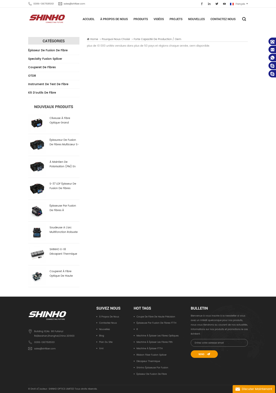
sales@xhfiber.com (74, 4)
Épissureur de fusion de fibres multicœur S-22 (64, 142)
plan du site (105, 342)
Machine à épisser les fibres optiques (157, 336)
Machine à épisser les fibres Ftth (154, 342)
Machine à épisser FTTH (149, 348)
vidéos (159, 19)
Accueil (89, 19)
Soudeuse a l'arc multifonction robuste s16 (64, 229)
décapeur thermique (148, 361)
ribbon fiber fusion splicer (151, 355)
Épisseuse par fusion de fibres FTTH (156, 323)
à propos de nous (114, 19)
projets (176, 19)
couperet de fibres (42, 67)
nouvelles (196, 19)
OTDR (32, 75)
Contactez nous (223, 19)
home (94, 39)
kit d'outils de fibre (42, 92)
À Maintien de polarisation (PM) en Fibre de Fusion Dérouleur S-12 (63, 164)
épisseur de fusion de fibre (48, 50)
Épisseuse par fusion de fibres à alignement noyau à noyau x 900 (63, 208)
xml (101, 348)
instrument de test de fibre (48, 84)
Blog (101, 336)
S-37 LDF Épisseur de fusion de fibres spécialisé (63, 186)
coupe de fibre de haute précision (155, 317)
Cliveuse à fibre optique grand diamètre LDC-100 (61, 120)
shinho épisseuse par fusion (152, 368)
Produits (140, 19)
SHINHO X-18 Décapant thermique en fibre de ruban (63, 251)
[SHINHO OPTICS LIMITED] (47, 18)
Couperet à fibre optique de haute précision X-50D (61, 273)
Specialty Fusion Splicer (45, 59)
